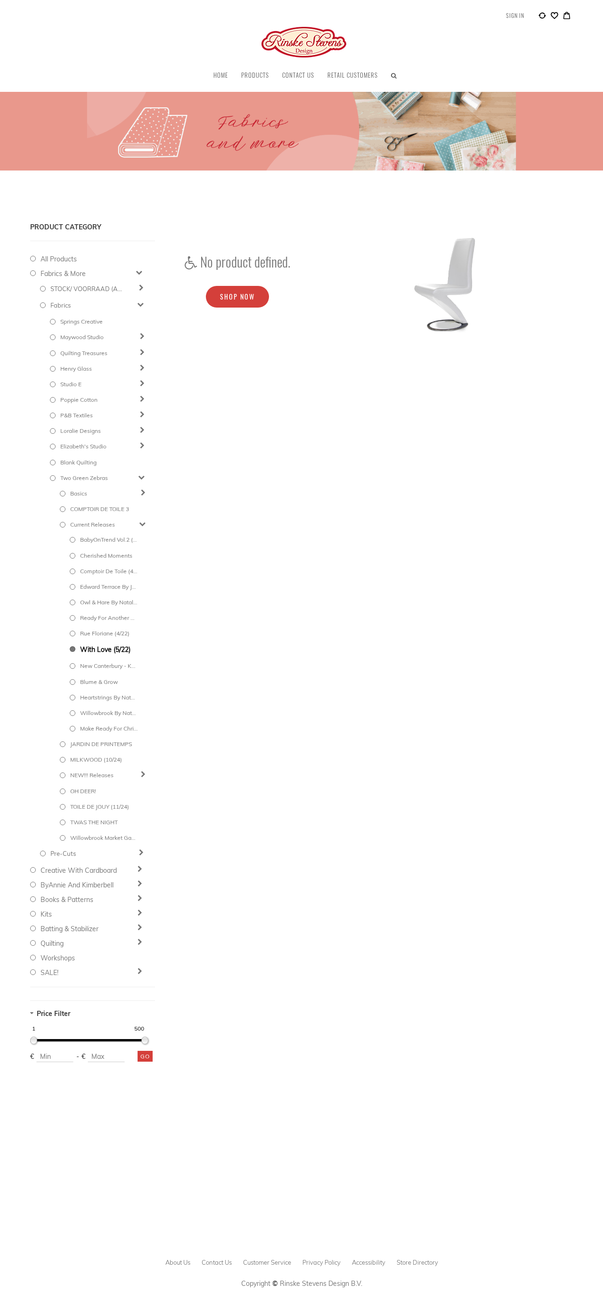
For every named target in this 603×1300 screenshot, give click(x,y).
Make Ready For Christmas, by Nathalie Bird (109, 728)
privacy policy (321, 1262)
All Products (59, 259)
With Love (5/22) (105, 649)
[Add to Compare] (542, 17)
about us (177, 1262)
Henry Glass (76, 368)
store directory (417, 1262)
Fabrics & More (63, 273)
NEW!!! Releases (92, 775)
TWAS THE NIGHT (94, 822)
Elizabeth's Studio (83, 446)
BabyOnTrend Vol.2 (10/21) (109, 539)
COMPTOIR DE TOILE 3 (99, 508)
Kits (46, 914)
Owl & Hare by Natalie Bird (109, 602)
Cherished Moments (106, 555)
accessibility (368, 1262)
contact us (217, 1262)
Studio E (70, 384)
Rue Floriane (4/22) (105, 633)
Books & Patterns (67, 899)
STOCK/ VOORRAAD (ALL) (87, 288)
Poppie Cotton (79, 399)
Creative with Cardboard (79, 870)
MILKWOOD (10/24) (96, 759)
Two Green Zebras (84, 477)
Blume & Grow (99, 681)
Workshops (58, 958)
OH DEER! (83, 791)
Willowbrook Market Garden (103, 837)
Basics (78, 493)
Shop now (237, 296)
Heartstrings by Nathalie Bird (109, 697)
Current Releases (92, 524)
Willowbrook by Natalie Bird (109, 712)
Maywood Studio (82, 337)
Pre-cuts (63, 853)
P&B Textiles (76, 415)
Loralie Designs (80, 430)
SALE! (49, 972)
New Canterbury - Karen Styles (109, 665)
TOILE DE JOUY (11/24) (99, 806)
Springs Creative (81, 321)
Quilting (52, 943)
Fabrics (60, 305)
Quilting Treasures (83, 353)
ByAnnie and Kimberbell (77, 885)
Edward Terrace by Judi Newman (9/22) (109, 586)
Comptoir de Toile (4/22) (109, 571)
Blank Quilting (78, 462)
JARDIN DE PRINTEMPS (101, 744)
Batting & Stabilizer (69, 929)
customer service (267, 1262)
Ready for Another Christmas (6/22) (109, 617)
